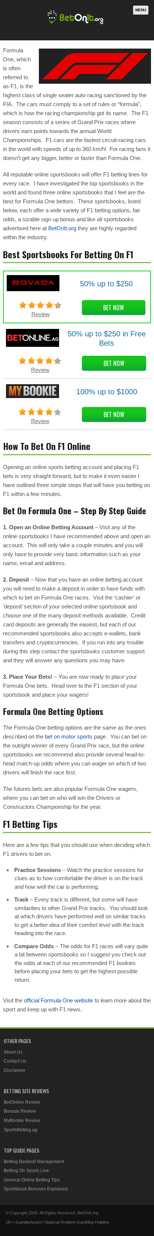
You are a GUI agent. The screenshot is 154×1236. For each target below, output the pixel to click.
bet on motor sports (68, 736)
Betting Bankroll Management (34, 1161)
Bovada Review (20, 1111)
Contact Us (15, 1061)
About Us (13, 1052)
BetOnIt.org (62, 228)
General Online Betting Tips (32, 1180)
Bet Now (113, 307)
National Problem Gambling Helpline (77, 1222)
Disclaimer (14, 1070)
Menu (140, 10)
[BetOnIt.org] (75, 25)
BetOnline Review (22, 1102)
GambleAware (28, 1222)
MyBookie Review (22, 1120)
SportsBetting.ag (20, 1129)
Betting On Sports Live (26, 1170)
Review (40, 314)
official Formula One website (58, 1000)
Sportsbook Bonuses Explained (36, 1189)
